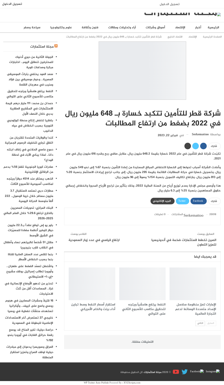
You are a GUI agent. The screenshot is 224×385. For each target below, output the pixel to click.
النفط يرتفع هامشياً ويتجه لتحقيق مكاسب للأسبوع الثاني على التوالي (30, 94)
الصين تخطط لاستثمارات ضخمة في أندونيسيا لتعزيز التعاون (183, 242)
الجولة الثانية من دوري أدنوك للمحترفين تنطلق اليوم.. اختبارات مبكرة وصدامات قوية (31, 62)
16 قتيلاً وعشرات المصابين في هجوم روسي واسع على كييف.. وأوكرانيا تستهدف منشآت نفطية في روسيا (29, 306)
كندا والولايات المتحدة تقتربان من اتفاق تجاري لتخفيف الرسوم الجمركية (29, 140)
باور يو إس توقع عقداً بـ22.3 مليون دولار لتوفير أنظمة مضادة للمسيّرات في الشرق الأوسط (30, 230)
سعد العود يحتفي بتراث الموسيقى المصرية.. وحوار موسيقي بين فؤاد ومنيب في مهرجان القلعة (30, 79)
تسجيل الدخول (170, 4)
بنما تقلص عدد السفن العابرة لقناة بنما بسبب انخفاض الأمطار (30, 257)
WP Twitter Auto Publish (96, 383)
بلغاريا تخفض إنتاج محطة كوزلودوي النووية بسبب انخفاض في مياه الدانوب (30, 126)
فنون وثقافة (90, 27)
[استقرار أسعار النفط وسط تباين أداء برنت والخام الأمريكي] (92, 283)
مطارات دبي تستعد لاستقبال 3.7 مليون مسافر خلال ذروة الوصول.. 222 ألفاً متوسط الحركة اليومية (29, 196)
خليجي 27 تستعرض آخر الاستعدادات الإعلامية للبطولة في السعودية (29, 320)
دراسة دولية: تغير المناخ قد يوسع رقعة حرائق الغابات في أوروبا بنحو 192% (30, 335)
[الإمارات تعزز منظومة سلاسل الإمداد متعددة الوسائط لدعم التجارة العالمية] (193, 283)
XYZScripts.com (132, 383)
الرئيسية (213, 27)
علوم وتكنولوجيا (61, 27)
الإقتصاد (180, 27)
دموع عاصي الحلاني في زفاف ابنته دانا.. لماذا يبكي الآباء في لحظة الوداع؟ (30, 155)
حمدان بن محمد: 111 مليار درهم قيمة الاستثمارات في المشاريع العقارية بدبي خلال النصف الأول (29, 108)
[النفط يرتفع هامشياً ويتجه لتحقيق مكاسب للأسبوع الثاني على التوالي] (142, 283)
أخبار (198, 27)
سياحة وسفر (32, 27)
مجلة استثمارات (42, 47)
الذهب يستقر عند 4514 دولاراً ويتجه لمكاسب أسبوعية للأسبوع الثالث (30, 181)
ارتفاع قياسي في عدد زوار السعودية (94, 240)
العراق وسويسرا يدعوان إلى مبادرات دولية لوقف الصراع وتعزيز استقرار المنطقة (29, 352)
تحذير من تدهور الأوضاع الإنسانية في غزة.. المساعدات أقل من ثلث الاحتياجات (29, 289)
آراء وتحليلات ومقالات (122, 27)
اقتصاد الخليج (219, 104)
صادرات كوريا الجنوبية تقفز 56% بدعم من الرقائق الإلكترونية (28, 169)
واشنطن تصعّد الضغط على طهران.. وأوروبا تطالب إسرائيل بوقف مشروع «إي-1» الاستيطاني (29, 271)
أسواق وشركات (155, 27)
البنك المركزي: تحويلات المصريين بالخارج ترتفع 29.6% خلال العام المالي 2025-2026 (28, 213)
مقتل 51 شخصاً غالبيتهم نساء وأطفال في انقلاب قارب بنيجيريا (28, 245)
